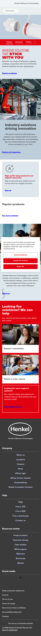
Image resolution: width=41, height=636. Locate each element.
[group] (20, 47)
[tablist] (19, 42)
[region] (20, 254)
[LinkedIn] (20, 578)
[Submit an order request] (20, 369)
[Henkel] (20, 435)
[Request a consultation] (20, 338)
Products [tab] (9, 42)
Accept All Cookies (20, 260)
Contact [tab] (28, 42)
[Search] (5, 10)
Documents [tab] (19, 42)
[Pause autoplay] (34, 42)
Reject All (20, 266)
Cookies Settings (20, 255)
